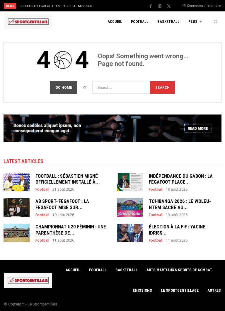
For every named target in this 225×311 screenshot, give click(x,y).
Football (42, 189)
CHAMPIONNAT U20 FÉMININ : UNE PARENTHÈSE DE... (70, 229)
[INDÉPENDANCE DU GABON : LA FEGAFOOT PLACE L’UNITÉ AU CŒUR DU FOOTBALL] (130, 182)
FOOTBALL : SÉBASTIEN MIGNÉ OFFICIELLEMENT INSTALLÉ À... (67, 179)
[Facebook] (150, 6)
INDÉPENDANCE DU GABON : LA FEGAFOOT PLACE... (181, 179)
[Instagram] (159, 6)
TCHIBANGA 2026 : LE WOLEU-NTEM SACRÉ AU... (180, 204)
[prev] (114, 5)
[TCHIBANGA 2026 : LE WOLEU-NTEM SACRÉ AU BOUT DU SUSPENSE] (130, 207)
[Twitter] (169, 6)
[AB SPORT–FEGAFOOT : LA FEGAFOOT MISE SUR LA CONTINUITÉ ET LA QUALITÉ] (17, 207)
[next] (123, 5)
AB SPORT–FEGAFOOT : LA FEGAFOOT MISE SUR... (62, 204)
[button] (216, 22)
